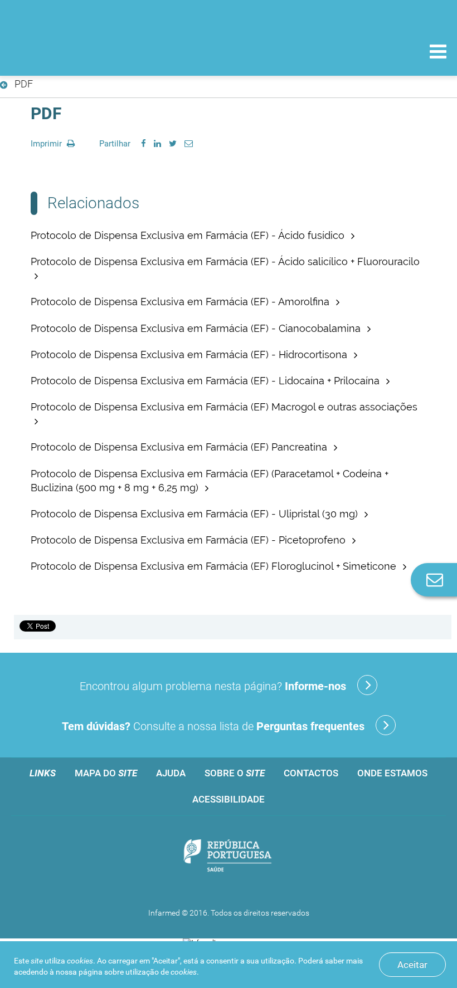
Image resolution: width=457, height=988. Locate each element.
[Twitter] (172, 144)
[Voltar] (6, 85)
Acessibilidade (228, 799)
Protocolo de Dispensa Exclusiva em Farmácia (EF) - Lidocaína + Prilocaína (206, 381)
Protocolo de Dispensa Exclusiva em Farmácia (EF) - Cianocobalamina (197, 328)
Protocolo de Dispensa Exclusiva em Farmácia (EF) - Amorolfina (181, 301)
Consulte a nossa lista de (213, 726)
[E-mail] (189, 144)
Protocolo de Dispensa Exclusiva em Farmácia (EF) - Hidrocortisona (190, 354)
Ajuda (171, 773)
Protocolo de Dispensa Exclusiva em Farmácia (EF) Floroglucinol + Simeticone (215, 566)
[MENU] (438, 53)
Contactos (311, 773)
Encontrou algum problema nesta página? (213, 686)
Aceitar (412, 964)
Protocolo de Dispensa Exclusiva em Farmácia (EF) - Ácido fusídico (189, 235)
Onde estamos (392, 773)
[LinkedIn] (157, 144)
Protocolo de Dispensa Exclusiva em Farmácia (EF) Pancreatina (180, 447)
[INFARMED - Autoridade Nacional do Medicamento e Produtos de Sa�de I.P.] (85, 51)
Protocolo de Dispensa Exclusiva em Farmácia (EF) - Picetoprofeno (189, 540)
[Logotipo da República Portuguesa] (228, 856)
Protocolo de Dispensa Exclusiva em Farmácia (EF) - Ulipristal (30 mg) (196, 514)
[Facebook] (143, 144)
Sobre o (235, 773)
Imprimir (47, 144)
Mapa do (106, 773)
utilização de (161, 971)
